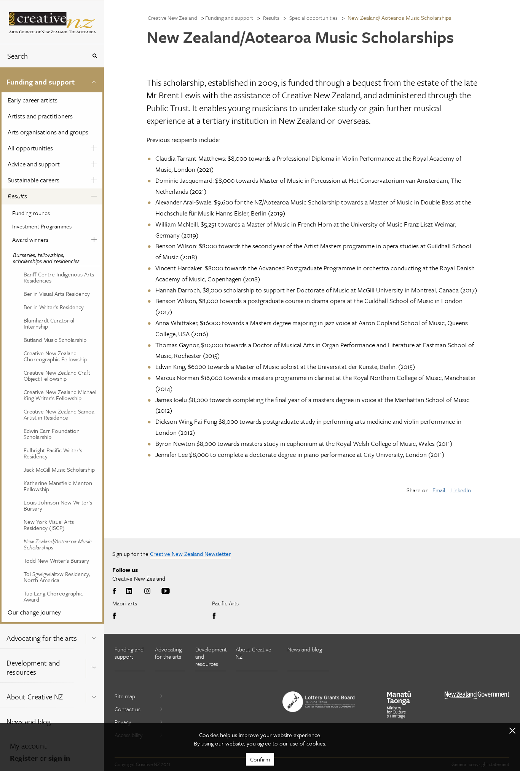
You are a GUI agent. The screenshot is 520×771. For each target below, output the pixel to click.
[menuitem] (52, 345)
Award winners (30, 239)
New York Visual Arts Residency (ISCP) (49, 524)
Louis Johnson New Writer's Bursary (58, 505)
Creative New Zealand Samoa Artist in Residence (59, 414)
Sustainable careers (33, 180)
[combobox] (43, 55)
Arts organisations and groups (48, 132)
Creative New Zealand (172, 18)
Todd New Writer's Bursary (56, 560)
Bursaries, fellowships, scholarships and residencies (46, 258)
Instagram (147, 591)
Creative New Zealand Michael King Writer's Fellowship (60, 395)
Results (17, 196)
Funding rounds (31, 213)
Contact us (127, 709)
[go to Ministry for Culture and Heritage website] (399, 704)
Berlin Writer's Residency (54, 307)
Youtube (165, 591)
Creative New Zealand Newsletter (190, 553)
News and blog (28, 721)
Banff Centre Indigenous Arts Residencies (59, 277)
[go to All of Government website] (477, 695)
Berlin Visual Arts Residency (57, 293)
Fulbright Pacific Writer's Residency (53, 453)
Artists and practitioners (40, 116)
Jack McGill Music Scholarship (59, 469)
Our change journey (34, 612)
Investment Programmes (42, 226)
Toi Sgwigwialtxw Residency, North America (57, 577)
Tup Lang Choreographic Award (53, 596)
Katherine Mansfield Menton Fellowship (58, 486)
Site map (125, 696)
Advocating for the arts (41, 638)
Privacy (123, 722)
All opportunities (30, 148)
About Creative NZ (34, 696)
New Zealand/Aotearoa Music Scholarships (58, 544)
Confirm (260, 759)
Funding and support (40, 82)
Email (439, 490)
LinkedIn (460, 490)
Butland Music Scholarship (55, 339)
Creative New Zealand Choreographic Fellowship (55, 356)
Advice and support (34, 164)
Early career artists (32, 100)
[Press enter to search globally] (94, 55)
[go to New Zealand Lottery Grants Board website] (318, 701)
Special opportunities (313, 18)
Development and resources (33, 667)
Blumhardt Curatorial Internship (49, 323)
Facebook (115, 591)
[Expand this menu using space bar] (94, 80)
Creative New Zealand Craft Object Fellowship (57, 375)
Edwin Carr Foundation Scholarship (52, 433)
